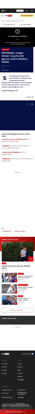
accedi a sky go (26, 354)
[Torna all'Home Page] (8, 16)
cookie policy (22, 390)
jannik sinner (20, 231)
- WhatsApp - (6, 146)
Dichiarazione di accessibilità (22, 393)
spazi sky (20, 376)
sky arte (4, 373)
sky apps (20, 367)
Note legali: (4, 386)
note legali (5, 393)
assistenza (22, 405)
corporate (21, 397)
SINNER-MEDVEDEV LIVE (10, 91)
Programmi (21, 379)
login (31, 10)
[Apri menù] (2, 16)
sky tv (19, 363)
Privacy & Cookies (12, 404)
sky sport (5, 363)
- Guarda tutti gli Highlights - (11, 152)
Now (19, 370)
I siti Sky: (4, 360)
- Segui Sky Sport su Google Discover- (14, 139)
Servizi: (19, 360)
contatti (27, 405)
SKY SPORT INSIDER (27, 15)
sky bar (20, 373)
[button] (32, 104)
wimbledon (7, 231)
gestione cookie (6, 390)
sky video (4, 370)
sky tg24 (4, 367)
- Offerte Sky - (6, 159)
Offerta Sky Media (7, 397)
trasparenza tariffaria (14, 405)
